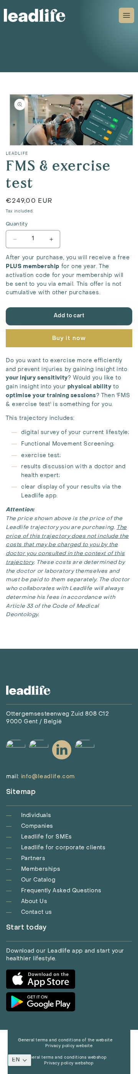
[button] (19, 1060)
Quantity (17, 224)
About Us (34, 901)
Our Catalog (38, 880)
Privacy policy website (68, 1046)
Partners (33, 858)
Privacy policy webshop (69, 1063)
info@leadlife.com (48, 776)
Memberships (41, 869)
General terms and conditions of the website (65, 1040)
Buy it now (69, 338)
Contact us (36, 912)
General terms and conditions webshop (65, 1057)
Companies (37, 826)
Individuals (36, 815)
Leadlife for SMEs (46, 837)
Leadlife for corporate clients (63, 847)
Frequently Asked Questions (61, 890)
